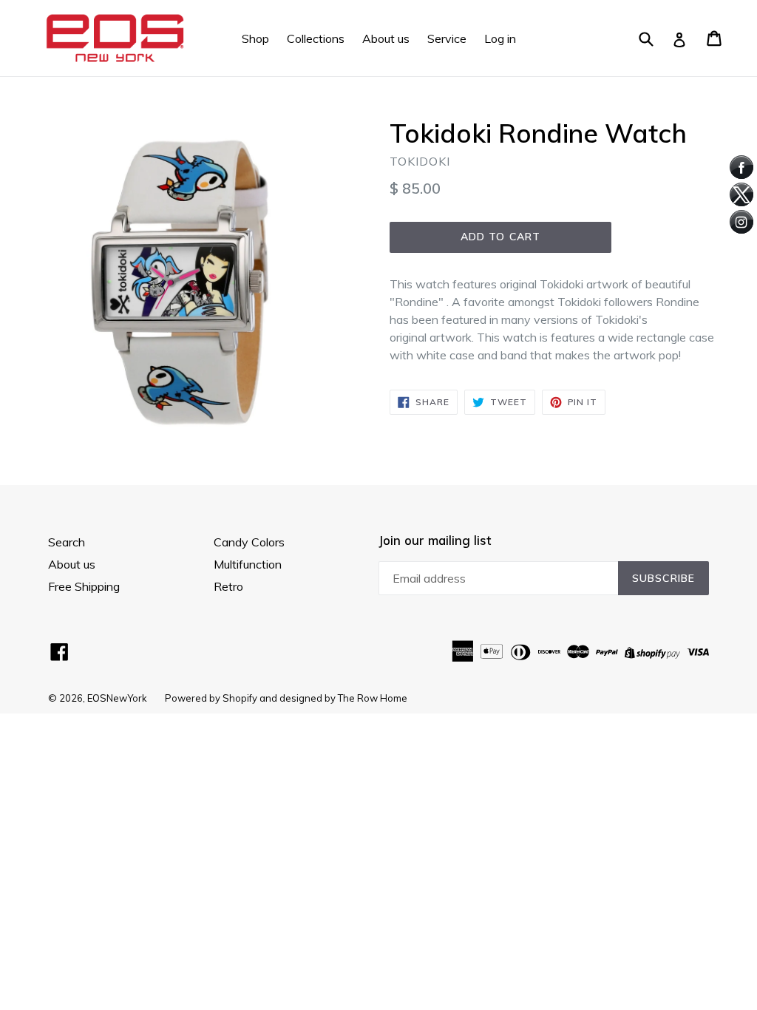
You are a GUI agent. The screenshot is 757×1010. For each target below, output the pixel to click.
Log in (500, 38)
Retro (228, 586)
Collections (315, 38)
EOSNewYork (117, 698)
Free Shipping (84, 586)
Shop (255, 38)
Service (446, 38)
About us (386, 38)
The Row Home (372, 698)
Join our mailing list (434, 540)
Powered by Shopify (211, 698)
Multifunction (248, 564)
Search (66, 542)
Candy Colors (249, 542)
